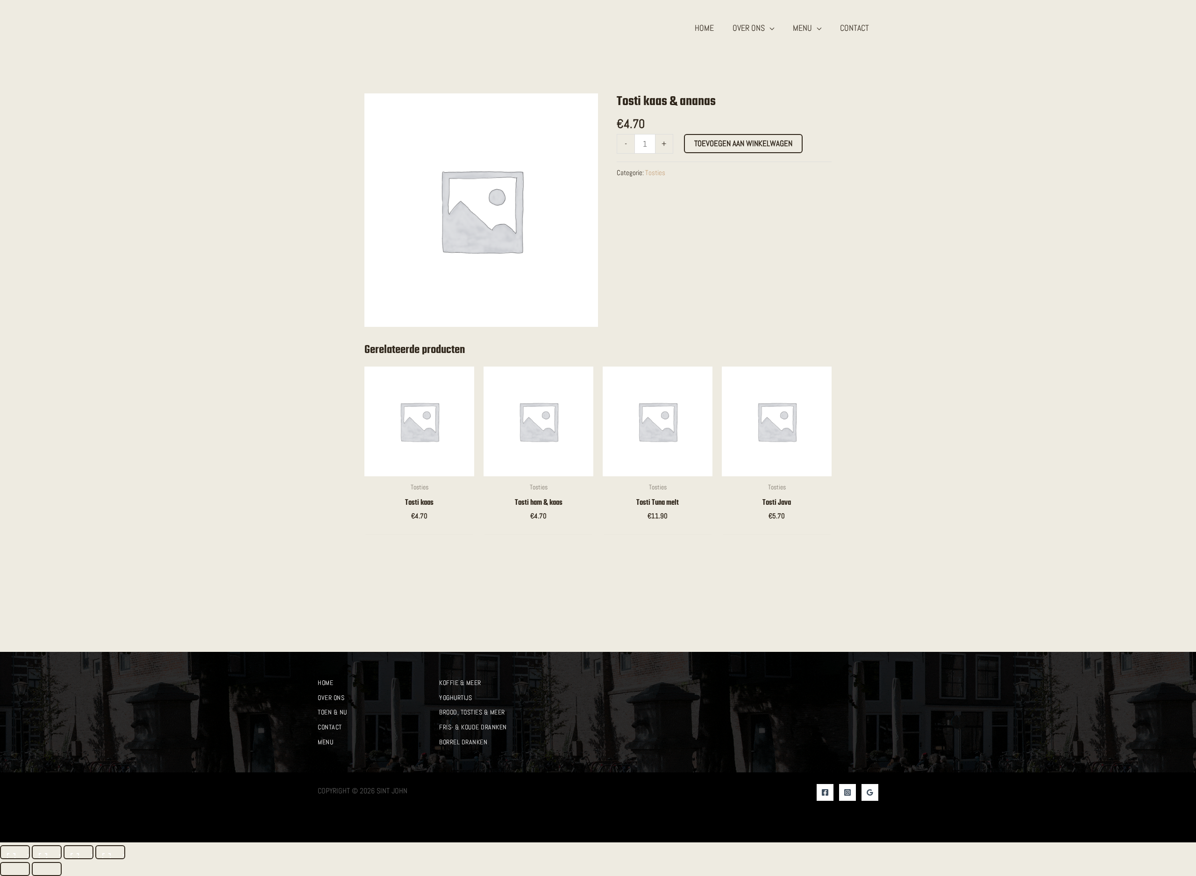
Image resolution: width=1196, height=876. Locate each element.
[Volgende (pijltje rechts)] (47, 869)
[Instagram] (847, 792)
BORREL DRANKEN (463, 742)
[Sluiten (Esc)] (110, 852)
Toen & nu (332, 712)
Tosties (655, 172)
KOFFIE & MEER (460, 682)
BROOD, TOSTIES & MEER (472, 712)
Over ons (331, 697)
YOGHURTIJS (455, 697)
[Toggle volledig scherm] (47, 852)
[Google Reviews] (869, 792)
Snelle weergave (419, 467)
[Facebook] (825, 792)
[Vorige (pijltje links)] (15, 869)
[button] (769, 27)
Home (325, 682)
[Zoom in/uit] (15, 852)
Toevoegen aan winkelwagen (743, 143)
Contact (330, 727)
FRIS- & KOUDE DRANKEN (473, 727)
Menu (325, 742)
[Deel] (78, 852)
